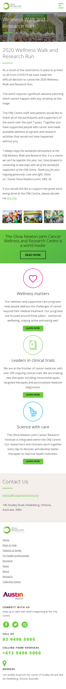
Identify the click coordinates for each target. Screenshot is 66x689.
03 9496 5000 (19, 639)
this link (12, 198)
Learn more (33, 328)
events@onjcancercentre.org (21, 495)
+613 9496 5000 (22, 653)
